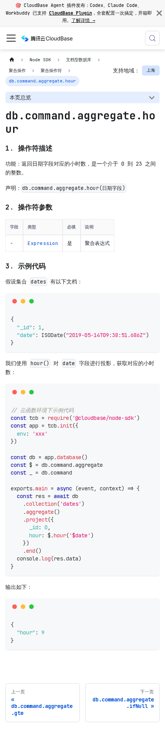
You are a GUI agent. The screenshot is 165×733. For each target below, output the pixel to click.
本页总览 (20, 97)
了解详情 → (83, 20)
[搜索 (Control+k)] (152, 38)
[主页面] (11, 60)
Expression (43, 243)
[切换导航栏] (11, 38)
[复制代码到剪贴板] (151, 301)
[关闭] (159, 13)
